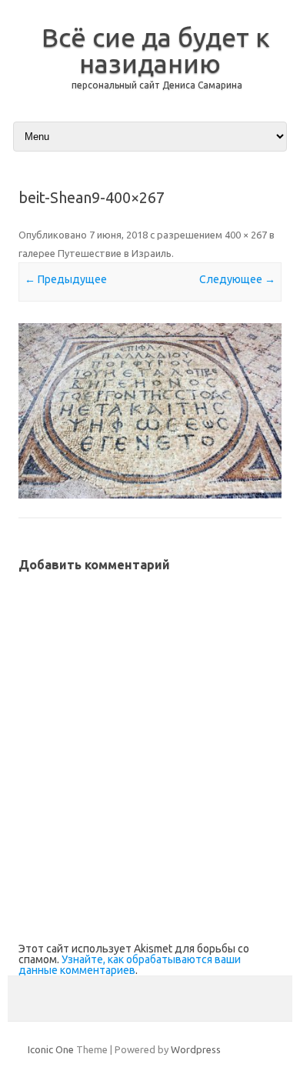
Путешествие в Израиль (115, 253)
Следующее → (237, 279)
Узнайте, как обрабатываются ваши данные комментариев (129, 964)
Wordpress (196, 1049)
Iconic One (51, 1049)
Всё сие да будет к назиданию (156, 50)
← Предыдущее (66, 279)
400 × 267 (246, 234)
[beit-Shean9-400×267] (150, 411)
